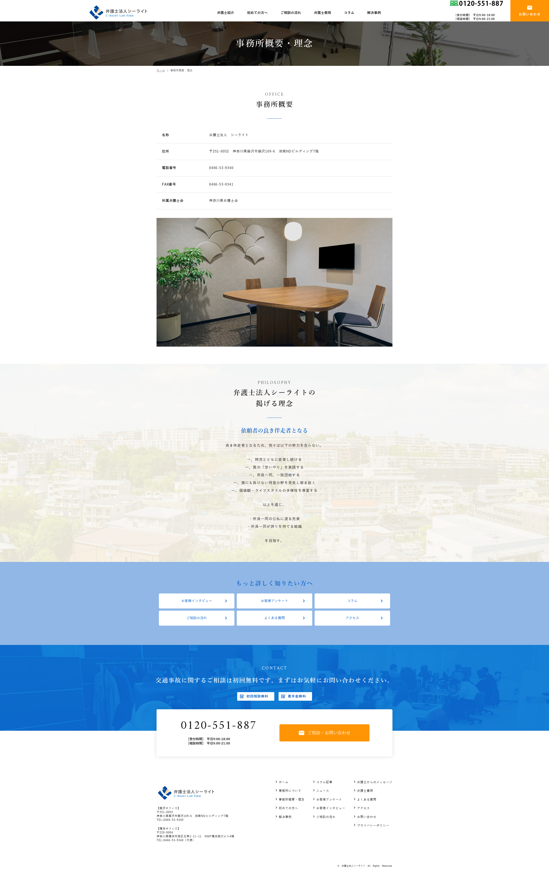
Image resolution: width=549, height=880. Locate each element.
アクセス (352, 618)
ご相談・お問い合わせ (329, 733)
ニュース (322, 790)
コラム (352, 601)
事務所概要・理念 (292, 799)
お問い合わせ (366, 817)
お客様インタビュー (196, 601)
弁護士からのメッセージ (374, 782)
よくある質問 (274, 618)
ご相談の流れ (196, 618)
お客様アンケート (274, 601)
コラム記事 (324, 782)
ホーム (161, 70)
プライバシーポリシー (373, 825)
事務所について (290, 790)
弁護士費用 (365, 790)
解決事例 (285, 817)
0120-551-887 (218, 726)
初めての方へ (288, 808)
